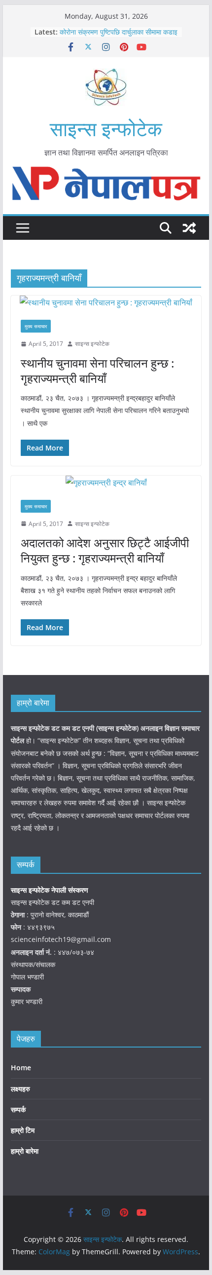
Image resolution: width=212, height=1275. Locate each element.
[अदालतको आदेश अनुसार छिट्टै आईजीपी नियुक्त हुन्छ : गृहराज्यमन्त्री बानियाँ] (106, 483)
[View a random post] (189, 228)
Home (21, 1067)
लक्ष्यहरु (20, 1088)
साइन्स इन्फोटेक (106, 128)
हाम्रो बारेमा (24, 1151)
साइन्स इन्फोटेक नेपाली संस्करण (50, 890)
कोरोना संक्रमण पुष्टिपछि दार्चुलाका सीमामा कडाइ (118, 32)
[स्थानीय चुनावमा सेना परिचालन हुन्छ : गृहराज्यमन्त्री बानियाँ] (106, 303)
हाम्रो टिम (23, 1130)
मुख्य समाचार (36, 326)
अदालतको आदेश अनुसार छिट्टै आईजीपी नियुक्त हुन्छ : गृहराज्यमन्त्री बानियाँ (105, 550)
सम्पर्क (18, 1109)
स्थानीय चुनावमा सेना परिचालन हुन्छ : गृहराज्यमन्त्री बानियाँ (97, 370)
